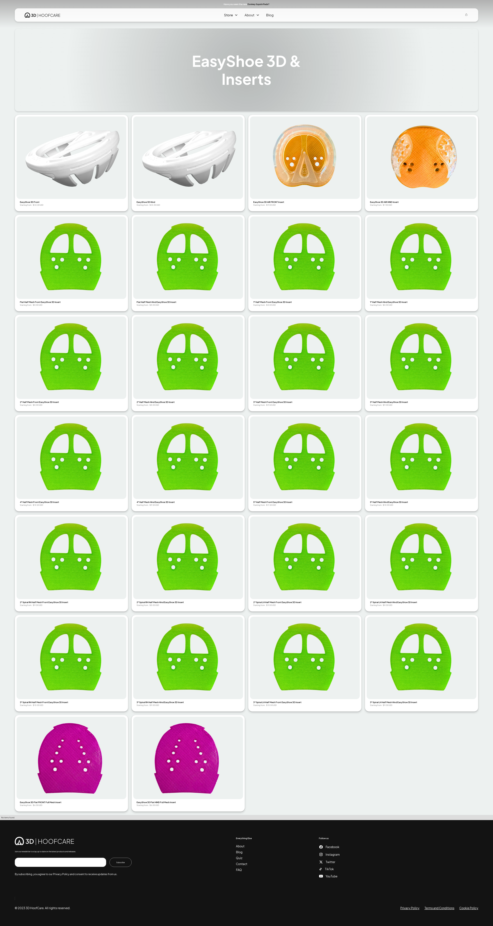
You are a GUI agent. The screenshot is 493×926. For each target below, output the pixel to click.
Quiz (239, 858)
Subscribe (120, 862)
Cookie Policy (468, 908)
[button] (488, 4)
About (240, 846)
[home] (42, 15)
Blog (270, 15)
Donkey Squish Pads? (258, 4)
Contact (241, 864)
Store (228, 15)
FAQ (239, 870)
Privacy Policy (409, 908)
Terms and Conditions (439, 908)
